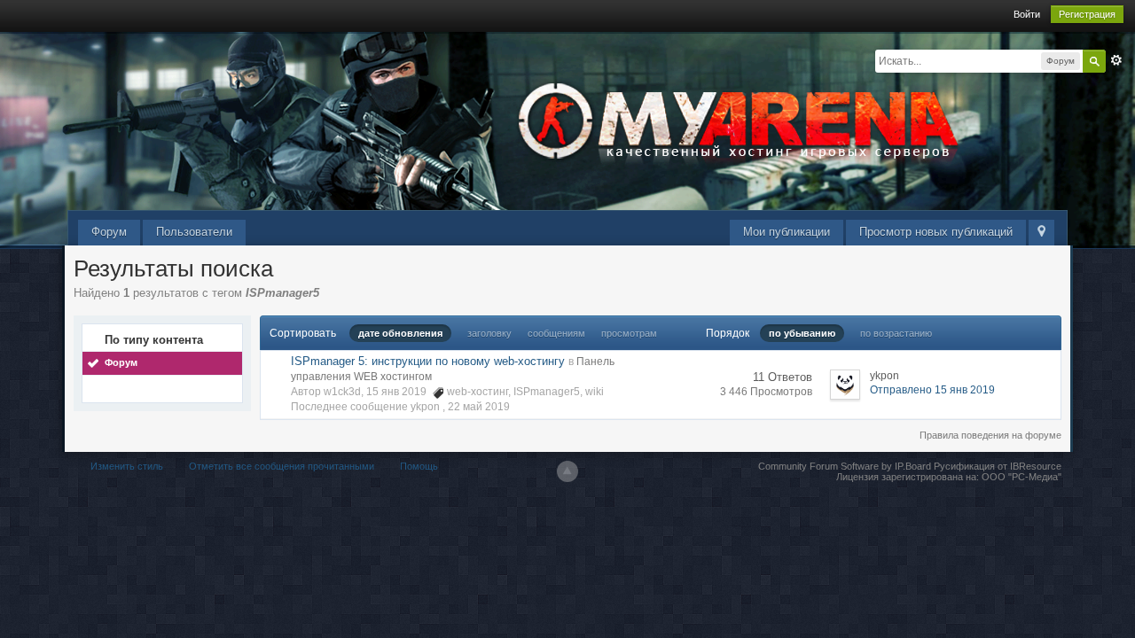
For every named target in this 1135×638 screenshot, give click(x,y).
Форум (109, 231)
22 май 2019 (479, 407)
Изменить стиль (126, 466)
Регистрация (1087, 14)
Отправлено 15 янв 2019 (932, 390)
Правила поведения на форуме (990, 435)
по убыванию (802, 333)
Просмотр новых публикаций (936, 231)
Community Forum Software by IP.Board (844, 466)
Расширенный (1116, 60)
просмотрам (629, 333)
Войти (1027, 14)
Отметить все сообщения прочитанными (281, 466)
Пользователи (194, 231)
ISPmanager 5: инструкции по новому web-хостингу (428, 361)
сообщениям (556, 333)
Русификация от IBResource (996, 466)
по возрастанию (896, 333)
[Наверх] (567, 471)
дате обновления (400, 333)
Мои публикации (786, 231)
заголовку (489, 333)
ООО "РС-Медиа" (1021, 476)
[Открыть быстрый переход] (1041, 232)
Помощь (419, 466)
